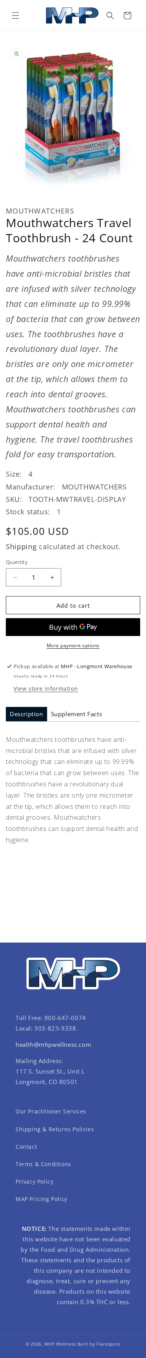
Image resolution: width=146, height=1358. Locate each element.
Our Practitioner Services (51, 1111)
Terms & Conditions (43, 1164)
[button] (15, 15)
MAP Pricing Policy (41, 1199)
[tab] (26, 714)
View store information (46, 688)
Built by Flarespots (98, 1344)
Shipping (21, 546)
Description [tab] (26, 714)
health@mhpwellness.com (53, 1044)
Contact (26, 1146)
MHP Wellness (60, 1344)
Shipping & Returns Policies (55, 1129)
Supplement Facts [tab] (76, 714)
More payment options (73, 645)
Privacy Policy (34, 1181)
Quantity (17, 561)
